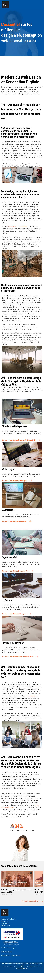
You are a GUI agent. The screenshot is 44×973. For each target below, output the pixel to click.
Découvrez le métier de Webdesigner (14, 481)
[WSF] (5, 4)
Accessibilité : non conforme (10, 956)
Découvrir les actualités (30, 901)
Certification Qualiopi (8, 948)
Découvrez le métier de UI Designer (14, 614)
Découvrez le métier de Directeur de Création (17, 657)
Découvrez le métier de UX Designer (14, 521)
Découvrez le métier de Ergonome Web (15, 571)
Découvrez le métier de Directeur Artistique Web (18, 440)
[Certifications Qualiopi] (12, 937)
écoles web (31, 696)
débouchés (12, 227)
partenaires (23, 227)
